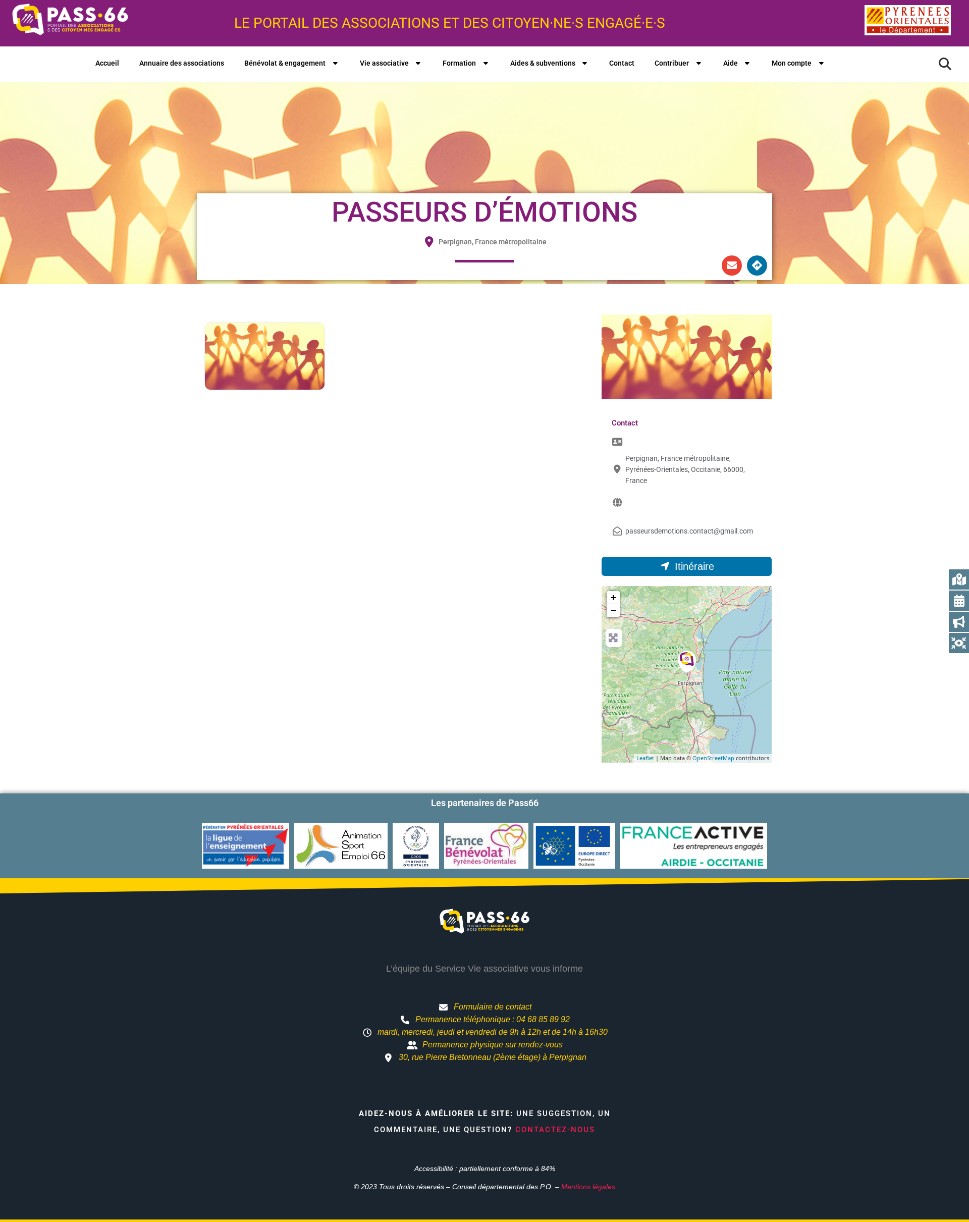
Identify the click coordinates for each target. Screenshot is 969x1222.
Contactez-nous (555, 1129)
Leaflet (645, 758)
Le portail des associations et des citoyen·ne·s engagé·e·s (449, 23)
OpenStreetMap (713, 758)
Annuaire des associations (181, 63)
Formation (459, 63)
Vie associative (384, 63)
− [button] (613, 610)
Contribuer (672, 63)
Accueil (107, 63)
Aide (730, 63)
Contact (621, 63)
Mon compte (792, 63)
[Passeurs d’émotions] (686, 661)
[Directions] (757, 265)
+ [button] (613, 597)
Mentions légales (588, 1187)
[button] (944, 64)
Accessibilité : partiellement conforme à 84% (484, 1168)
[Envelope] (732, 265)
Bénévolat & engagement (285, 63)
